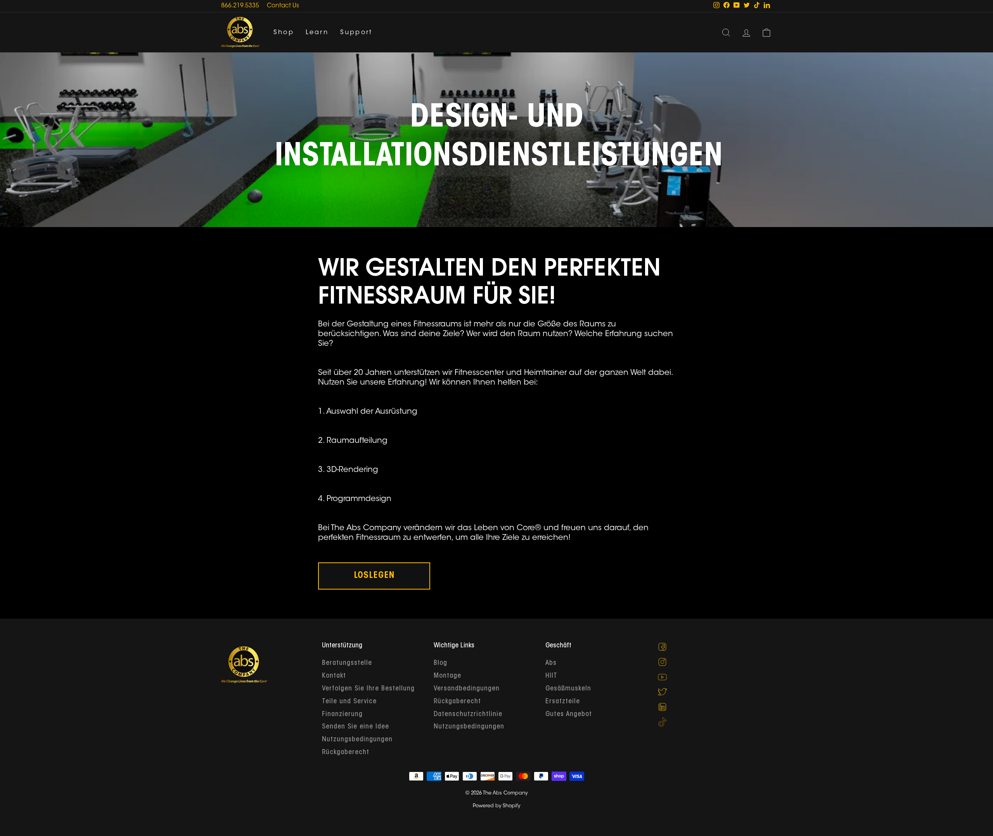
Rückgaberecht (345, 752)
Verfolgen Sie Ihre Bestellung (368, 688)
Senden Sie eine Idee (355, 726)
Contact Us (283, 6)
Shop (283, 32)
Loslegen (374, 576)
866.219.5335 (240, 6)
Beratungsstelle (347, 663)
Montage (447, 676)
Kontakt (334, 676)
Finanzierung (342, 714)
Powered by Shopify (496, 806)
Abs (551, 663)
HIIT (551, 676)
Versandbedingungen (467, 688)
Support (356, 32)
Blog (440, 663)
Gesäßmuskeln (568, 688)
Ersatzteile (562, 701)
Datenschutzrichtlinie (468, 714)
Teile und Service (349, 701)
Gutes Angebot (568, 714)
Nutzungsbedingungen (357, 739)
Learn (317, 32)
